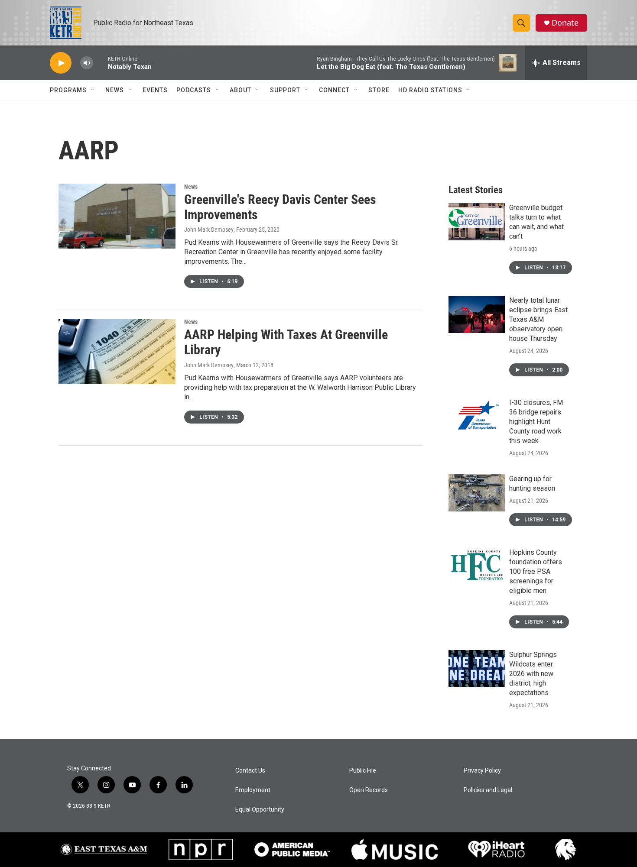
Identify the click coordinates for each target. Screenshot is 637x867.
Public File (362, 770)
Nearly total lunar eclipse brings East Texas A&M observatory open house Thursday (538, 319)
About (240, 90)
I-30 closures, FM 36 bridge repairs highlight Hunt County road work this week (536, 421)
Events (155, 90)
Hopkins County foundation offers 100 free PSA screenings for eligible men (535, 571)
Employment (252, 790)
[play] (61, 63)
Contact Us (250, 770)
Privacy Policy (482, 770)
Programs (68, 90)
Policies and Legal (488, 790)
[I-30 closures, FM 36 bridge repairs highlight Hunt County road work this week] (476, 416)
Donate (565, 22)
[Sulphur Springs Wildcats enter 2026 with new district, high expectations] (476, 668)
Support (285, 90)
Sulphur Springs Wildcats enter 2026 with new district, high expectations (533, 673)
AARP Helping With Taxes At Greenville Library (286, 342)
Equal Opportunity (259, 809)
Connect (334, 90)
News (114, 90)
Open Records (368, 790)
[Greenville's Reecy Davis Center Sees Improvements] (117, 216)
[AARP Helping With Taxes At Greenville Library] (117, 351)
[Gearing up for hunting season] (476, 492)
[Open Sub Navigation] (93, 90)
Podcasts (193, 90)
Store (379, 90)
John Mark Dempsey (209, 229)
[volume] (86, 63)
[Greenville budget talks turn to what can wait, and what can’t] (476, 221)
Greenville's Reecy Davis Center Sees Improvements (280, 207)
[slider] (100, 62)
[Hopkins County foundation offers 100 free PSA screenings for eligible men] (476, 566)
